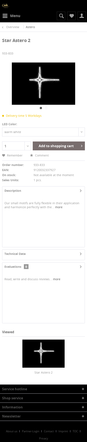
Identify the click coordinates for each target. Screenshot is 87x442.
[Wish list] (71, 16)
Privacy (43, 438)
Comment (41, 155)
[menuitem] (11, 16)
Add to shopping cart (56, 146)
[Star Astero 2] (43, 353)
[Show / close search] (61, 16)
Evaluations (12, 267)
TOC (75, 431)
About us (11, 431)
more (58, 207)
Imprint (63, 431)
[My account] (81, 16)
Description (12, 191)
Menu (15, 15)
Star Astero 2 (43, 372)
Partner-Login (30, 431)
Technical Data (15, 254)
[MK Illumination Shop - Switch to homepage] (6, 6)
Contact (49, 431)
